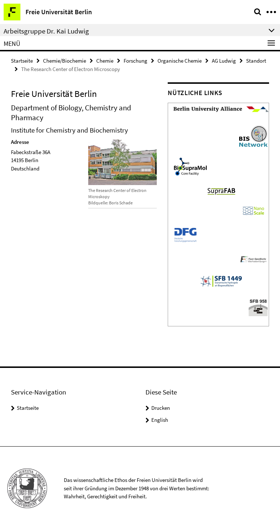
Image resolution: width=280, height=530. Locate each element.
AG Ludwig (224, 60)
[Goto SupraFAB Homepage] (221, 190)
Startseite (22, 60)
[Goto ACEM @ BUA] (221, 108)
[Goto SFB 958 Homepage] (258, 306)
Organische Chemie (180, 60)
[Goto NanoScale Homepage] (253, 210)
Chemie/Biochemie (64, 60)
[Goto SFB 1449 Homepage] (253, 258)
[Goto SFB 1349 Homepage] (221, 280)
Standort (256, 60)
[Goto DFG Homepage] (185, 234)
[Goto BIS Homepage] (253, 135)
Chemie (104, 60)
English (159, 419)
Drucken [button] (160, 407)
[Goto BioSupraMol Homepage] (190, 165)
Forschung (135, 60)
